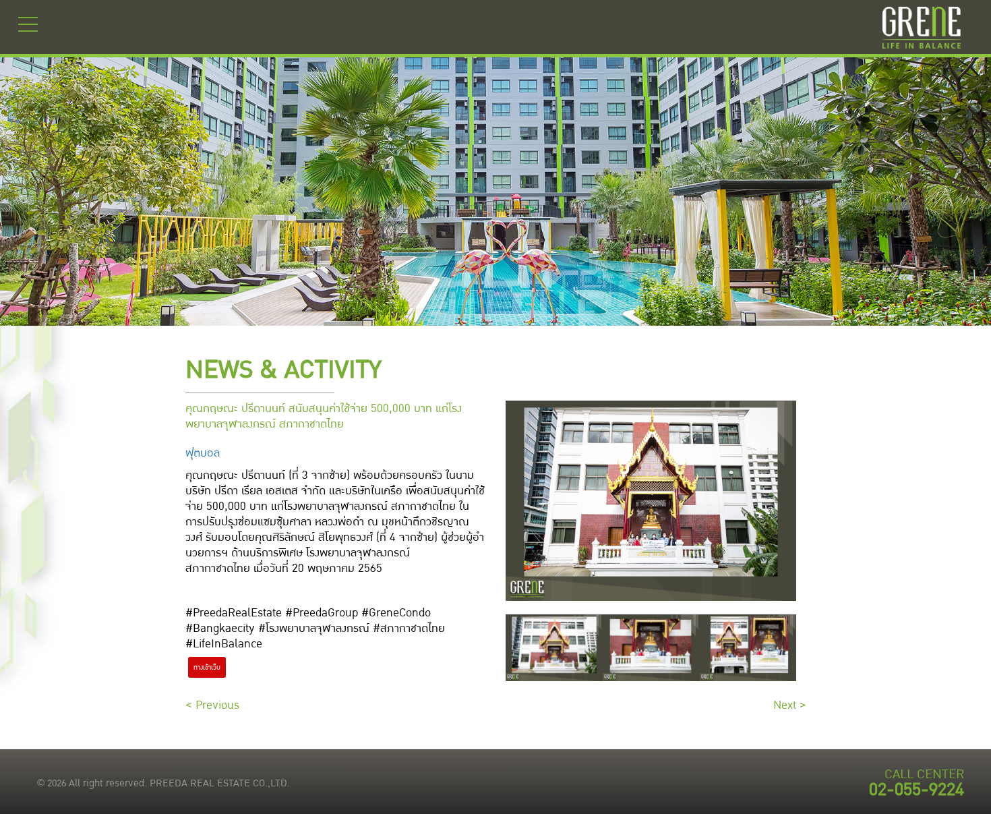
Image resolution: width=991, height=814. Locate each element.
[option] (554, 647)
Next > (789, 705)
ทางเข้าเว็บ (206, 667)
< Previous (212, 705)
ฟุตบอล (202, 452)
